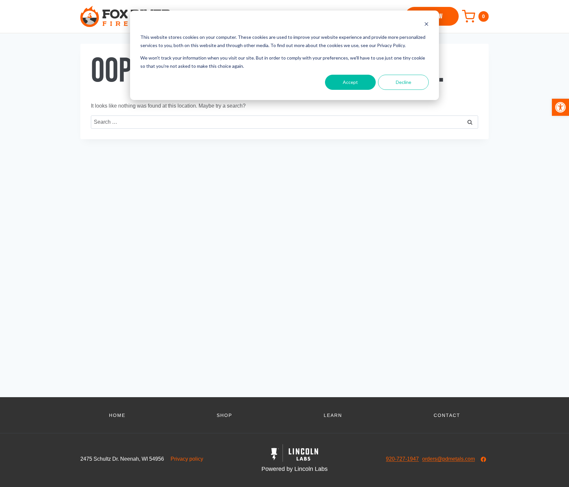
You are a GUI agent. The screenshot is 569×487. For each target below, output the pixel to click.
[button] (560, 107)
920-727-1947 (402, 459)
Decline (403, 82)
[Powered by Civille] (294, 459)
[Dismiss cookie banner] (426, 25)
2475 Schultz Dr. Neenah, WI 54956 (122, 459)
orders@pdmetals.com (448, 459)
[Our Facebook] (483, 459)
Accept (350, 82)
